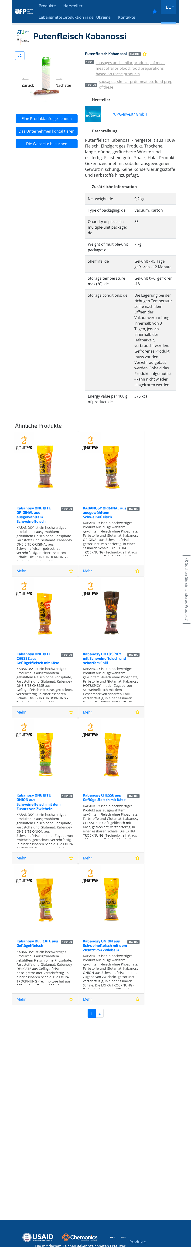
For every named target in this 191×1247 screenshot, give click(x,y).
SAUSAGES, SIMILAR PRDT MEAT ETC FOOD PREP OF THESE (135, 84)
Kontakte (126, 17)
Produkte (47, 5)
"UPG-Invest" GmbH (130, 114)
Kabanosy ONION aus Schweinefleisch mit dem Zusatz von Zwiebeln (105, 945)
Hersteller (72, 5)
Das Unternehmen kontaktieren (47, 131)
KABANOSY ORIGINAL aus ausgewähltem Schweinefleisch (104, 512)
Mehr (21, 571)
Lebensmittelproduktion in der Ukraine (75, 17)
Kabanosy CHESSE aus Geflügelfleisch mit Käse (104, 797)
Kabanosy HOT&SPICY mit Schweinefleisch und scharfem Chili (104, 658)
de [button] (168, 7)
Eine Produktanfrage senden (47, 118)
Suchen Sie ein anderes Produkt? (186, 591)
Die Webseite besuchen (46, 143)
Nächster (63, 85)
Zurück (28, 85)
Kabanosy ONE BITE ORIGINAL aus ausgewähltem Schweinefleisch (34, 515)
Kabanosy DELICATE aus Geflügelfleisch (37, 943)
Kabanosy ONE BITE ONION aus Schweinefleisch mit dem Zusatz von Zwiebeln (39, 802)
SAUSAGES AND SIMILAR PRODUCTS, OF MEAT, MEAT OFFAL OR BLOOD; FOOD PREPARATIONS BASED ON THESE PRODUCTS (131, 68)
